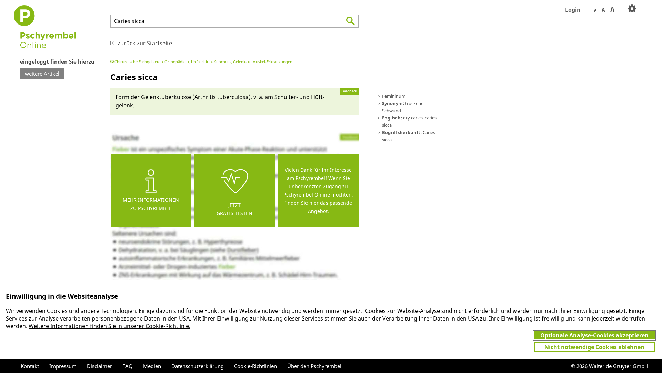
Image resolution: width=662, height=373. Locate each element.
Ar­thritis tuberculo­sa (221, 97)
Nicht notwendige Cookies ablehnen (594, 347)
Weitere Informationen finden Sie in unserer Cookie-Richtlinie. (109, 326)
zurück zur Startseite (144, 43)
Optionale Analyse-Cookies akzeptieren (594, 335)
